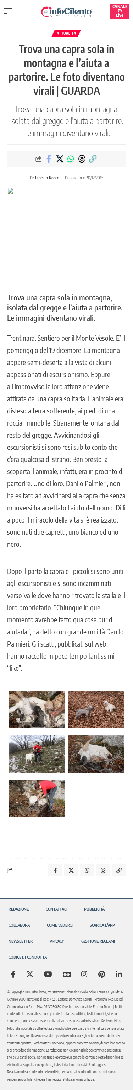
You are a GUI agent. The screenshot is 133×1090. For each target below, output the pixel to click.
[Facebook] (13, 974)
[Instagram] (84, 974)
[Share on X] (60, 159)
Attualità (66, 33)
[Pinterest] (101, 974)
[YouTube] (48, 974)
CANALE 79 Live (119, 11)
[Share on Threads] (82, 159)
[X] (29, 974)
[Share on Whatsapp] (71, 159)
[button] (10, 11)
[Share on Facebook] (49, 159)
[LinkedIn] (119, 974)
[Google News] (66, 974)
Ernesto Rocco (47, 177)
